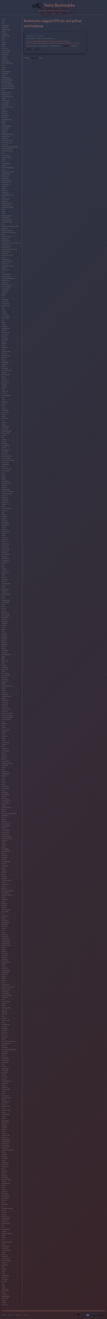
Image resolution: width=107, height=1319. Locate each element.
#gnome (4, 644)
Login (60, 13)
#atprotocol (6, 328)
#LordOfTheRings (7, 167)
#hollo (4, 684)
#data (4, 479)
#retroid (4, 1045)
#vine (3, 1238)
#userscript (5, 1229)
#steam (4, 1137)
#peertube (5, 937)
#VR (3, 272)
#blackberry (6, 356)
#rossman (5, 1062)
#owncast (5, 916)
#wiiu (3, 1271)
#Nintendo (5, 193)
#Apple (4, 57)
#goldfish (5, 650)
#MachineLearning (8, 172)
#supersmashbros (8, 1150)
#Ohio (4, 197)
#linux (4, 767)
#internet (5, 711)
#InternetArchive (7, 149)
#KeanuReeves (7, 157)
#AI (3, 40)
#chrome (5, 418)
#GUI (3, 124)
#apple (4, 312)
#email (4, 542)
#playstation (6, 962)
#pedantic (5, 934)
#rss (3, 1064)
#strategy (5, 1143)
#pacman (5, 920)
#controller (5, 464)
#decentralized (7, 493)
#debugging (6, 489)
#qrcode (4, 1014)
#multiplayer (6, 861)
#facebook (5, 560)
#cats (3, 399)
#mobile (4, 845)
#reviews (5, 1052)
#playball (5, 960)
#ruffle (4, 1066)
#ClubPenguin (6, 82)
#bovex (4, 379)
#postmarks (6, 985)
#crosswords (6, 471)
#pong (4, 976)
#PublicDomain (7, 222)
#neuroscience (7, 880)
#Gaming (5, 130)
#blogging (5, 362)
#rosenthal (5, 1060)
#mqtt (4, 859)
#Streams (5, 253)
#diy (3, 512)
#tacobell (5, 1158)
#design (4, 504)
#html (4, 690)
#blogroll (5, 364)
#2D (3, 21)
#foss (3, 596)
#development (6, 508)
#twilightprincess (7, 1208)
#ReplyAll (5, 228)
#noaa (4, 886)
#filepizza (5, 573)
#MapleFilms (6, 174)
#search (4, 1079)
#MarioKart (5, 176)
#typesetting (6, 1219)
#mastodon (5, 803)
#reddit (4, 1031)
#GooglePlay (6, 136)
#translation (6, 1196)
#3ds (3, 38)
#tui (3, 1202)
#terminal (5, 1164)
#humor (4, 692)
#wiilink (4, 1269)
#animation (5, 303)
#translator (5, 1198)
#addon (4, 293)
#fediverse (5, 571)
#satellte (5, 1072)
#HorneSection (7, 142)
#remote (4, 1035)
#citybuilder (6, 427)
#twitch (4, 1210)
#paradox (5, 924)
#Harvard (5, 138)
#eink (3, 535)
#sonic (4, 1118)
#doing (4, 514)
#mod (3, 847)
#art (3, 320)
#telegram (5, 1162)
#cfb (3, 406)
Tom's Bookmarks (59, 5)
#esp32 (4, 556)
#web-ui (4, 1254)
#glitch (4, 640)
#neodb (4, 872)
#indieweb (5, 700)
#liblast (4, 757)
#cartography (6, 395)
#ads (3, 295)
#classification (6, 431)
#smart (4, 1104)
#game (4, 611)
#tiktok (4, 1181)
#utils (3, 1235)
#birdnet (4, 347)
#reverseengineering (9, 1049)
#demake (5, 500)
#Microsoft (5, 184)
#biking (4, 343)
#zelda (4, 1302)
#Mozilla (4, 186)
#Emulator (5, 105)
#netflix (4, 876)
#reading (5, 1029)
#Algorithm (5, 53)
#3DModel (5, 25)
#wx (3, 1284)
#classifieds (6, 433)
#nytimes (5, 899)
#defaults (5, 498)
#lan (3, 746)
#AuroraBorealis (7, 63)
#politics (4, 974)
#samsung (5, 1068)
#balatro (4, 337)
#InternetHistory (7, 151)
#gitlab (4, 636)
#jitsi (3, 734)
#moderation (6, 851)
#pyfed (4, 1010)
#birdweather (6, 351)
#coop (4, 466)
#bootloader (6, 374)
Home (4, 1315)
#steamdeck (6, 1139)
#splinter (5, 1123)
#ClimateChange (7, 80)
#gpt (3, 659)
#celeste (5, 402)
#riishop (4, 1054)
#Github (4, 132)
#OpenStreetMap (7, 207)
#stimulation (6, 1141)
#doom (4, 519)
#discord (4, 510)
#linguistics (5, 761)
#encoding (5, 548)
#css (3, 473)
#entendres (5, 554)
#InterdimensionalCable (10, 147)
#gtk (3, 663)
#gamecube (6, 615)
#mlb (3, 843)
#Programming (7, 220)
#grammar (5, 661)
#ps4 (3, 999)
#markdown (6, 799)
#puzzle (4, 1003)
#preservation (6, 989)
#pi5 (3, 949)
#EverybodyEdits (7, 107)
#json (3, 738)
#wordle (4, 1281)
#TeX (3, 257)
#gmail (4, 642)
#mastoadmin (6, 801)
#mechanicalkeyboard (9, 813)
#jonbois (4, 736)
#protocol (5, 997)
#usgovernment (7, 1233)
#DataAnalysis (31, 46)
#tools (4, 1189)
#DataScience (43, 46)
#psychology (6, 1001)
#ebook (4, 529)
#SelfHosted (6, 241)
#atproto (4, 326)
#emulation (5, 544)
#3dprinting (5, 36)
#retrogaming (6, 1043)
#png (3, 966)
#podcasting (6, 970)
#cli (3, 437)
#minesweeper (6, 836)
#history (4, 682)
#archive (4, 314)
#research (5, 1037)
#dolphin (4, 516)
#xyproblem (6, 1296)
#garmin (4, 623)
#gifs (3, 629)
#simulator (5, 1095)
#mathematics (6, 807)
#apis (3, 310)
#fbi (3, 567)
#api (3, 307)
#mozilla (4, 857)
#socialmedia (6, 1110)
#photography (6, 945)
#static (4, 1133)
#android (5, 301)
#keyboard (5, 742)
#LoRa (4, 165)
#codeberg (5, 445)
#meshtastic (6, 824)
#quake (4, 1018)
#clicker (4, 439)
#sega (4, 1085)
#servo (4, 1091)
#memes (4, 822)
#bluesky (74, 46)
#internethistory (7, 715)
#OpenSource (55, 46)
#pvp (3, 1006)
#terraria (4, 1166)
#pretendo (5, 991)
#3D (3, 23)
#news (4, 882)
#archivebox (6, 316)
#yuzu (4, 1300)
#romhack (5, 1058)
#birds (4, 349)
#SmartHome (6, 245)
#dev (3, 506)
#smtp (4, 1108)
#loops (4, 782)
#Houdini (5, 144)
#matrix (4, 809)
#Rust (4, 234)
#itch (3, 725)
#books (4, 372)
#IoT (3, 153)
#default (4, 496)
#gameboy (5, 613)
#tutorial (4, 1204)
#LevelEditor (6, 163)
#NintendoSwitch (7, 195)
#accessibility (6, 287)
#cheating (5, 412)
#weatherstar (6, 1250)
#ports (4, 983)
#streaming (5, 1146)
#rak (3, 1022)
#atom (4, 324)
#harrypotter (6, 675)
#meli (3, 817)
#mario (4, 797)
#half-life (5, 669)
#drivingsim (5, 523)
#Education (5, 101)
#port (3, 978)
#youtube (5, 1298)
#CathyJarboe (6, 71)
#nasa (4, 870)
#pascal (4, 928)
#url (3, 1227)
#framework (6, 600)
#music (4, 863)
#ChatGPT (5, 73)
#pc (3, 930)
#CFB (3, 67)
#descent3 (5, 502)
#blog (4, 360)
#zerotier (5, 1304)
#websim (5, 1263)
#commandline (7, 456)
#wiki (3, 1273)
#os (3, 914)
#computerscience (8, 460)
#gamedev (5, 617)
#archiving (5, 318)
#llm (3, 778)
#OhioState (5, 199)
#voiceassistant (7, 1242)
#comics (4, 454)
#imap (4, 698)
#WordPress (6, 280)
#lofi (3, 780)
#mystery (5, 866)
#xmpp (4, 1294)
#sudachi (5, 1148)
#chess (4, 414)
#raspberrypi (6, 1024)
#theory (4, 1175)
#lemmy (4, 755)
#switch (4, 1154)
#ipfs (3, 721)
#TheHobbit (6, 259)
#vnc (3, 1240)
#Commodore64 (7, 84)
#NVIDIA (5, 190)
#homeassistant (7, 686)
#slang (4, 1100)
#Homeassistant (7, 140)
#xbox (4, 1288)
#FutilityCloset (6, 119)
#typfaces (5, 1221)
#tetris (4, 1173)
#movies (4, 855)
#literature (5, 771)
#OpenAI (5, 201)
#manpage (5, 788)
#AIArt (4, 42)
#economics (6, 531)
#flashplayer (6, 583)
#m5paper (5, 786)
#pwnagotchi (6, 1008)
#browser (5, 381)
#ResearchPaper (7, 230)
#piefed (4, 951)
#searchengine (7, 1081)
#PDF (3, 209)
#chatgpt (5, 410)
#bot (3, 376)
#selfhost (5, 1087)
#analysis (5, 299)
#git (3, 631)
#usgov (4, 1231)
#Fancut (4, 113)
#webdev (5, 1256)
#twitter (4, 1212)
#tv (3, 1206)
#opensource (6, 909)
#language (5, 751)
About (47, 13)
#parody (4, 926)
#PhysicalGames (7, 216)
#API (3, 46)
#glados (4, 638)
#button (4, 387)
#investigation (6, 719)
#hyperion (5, 694)
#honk (4, 688)
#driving (4, 521)
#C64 (3, 65)
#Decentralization (8, 96)
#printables (5, 993)
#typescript (5, 1217)
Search (54, 13)
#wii (3, 1267)
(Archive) (54, 38)
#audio (4, 330)
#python (4, 1012)
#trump (4, 1200)
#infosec (5, 705)
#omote (4, 905)
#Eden (4, 98)
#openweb (5, 911)
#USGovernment (7, 266)
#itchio (4, 728)
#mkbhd (4, 840)
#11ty (3, 19)
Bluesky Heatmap (35, 35)
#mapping (5, 792)
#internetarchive (7, 713)
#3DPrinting (6, 30)
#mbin (4, 811)
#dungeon (5, 525)
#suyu (4, 1152)
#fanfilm (4, 562)
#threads (5, 1177)
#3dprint (4, 34)
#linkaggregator (7, 763)
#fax (3, 565)
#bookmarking (6, 370)
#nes (3, 874)
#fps (3, 598)
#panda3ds (5, 922)
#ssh (3, 1131)
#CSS (3, 69)
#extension (5, 558)
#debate (4, 485)
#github (4, 634)
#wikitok (4, 1277)
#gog (3, 648)
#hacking (5, 667)
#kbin (3, 740)
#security (5, 1083)
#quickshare (6, 1020)
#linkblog (5, 765)
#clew (4, 435)
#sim (3, 1093)
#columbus (5, 450)
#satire (4, 1075)
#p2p (3, 918)
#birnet (4, 353)
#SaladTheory (6, 236)
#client (4, 441)
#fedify (4, 569)
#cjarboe (5, 429)
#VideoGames (6, 274)
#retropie (5, 1047)
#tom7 (4, 1185)
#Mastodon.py (6, 180)
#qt (3, 1016)
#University (5, 270)
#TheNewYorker (7, 262)
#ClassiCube (6, 78)
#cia (3, 420)
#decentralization (7, 491)
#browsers (5, 383)
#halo (3, 671)
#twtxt (4, 1215)
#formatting (6, 594)
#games (4, 619)
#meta (4, 828)
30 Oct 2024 (31, 38)
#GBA (4, 121)
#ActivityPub (6, 50)
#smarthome (6, 1106)
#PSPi (4, 213)
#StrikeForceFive (7, 255)
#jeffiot (4, 732)
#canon (4, 393)
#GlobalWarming (7, 134)
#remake (5, 1033)
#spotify (4, 1127)
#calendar (5, 391)
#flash (4, 581)
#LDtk (4, 159)
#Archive (5, 59)
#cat (3, 397)
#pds (3, 932)
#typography (6, 1223)
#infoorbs (5, 702)
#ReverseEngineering (9, 232)
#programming (7, 995)
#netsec (4, 878)
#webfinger (5, 1258)
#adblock (5, 291)
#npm (3, 897)
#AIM (3, 44)
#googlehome (6, 654)
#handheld (5, 673)
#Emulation (5, 103)
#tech (4, 1160)
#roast (4, 1056)
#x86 (3, 1286)
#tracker (4, 1192)
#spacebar (5, 1120)
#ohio (3, 901)
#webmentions (6, 1261)
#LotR (4, 170)
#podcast (5, 968)
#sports (4, 1125)
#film (3, 575)
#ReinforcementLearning (10, 226)
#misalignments (7, 838)
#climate (5, 443)
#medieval (5, 815)
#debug (4, 487)
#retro (4, 1039)
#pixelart (5, 953)
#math (4, 805)
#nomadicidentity (7, 891)
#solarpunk (5, 1114)
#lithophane (6, 774)
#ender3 (4, 552)
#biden (4, 341)
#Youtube (5, 282)
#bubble (4, 385)
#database (5, 481)
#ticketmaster (6, 1179)
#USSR (4, 268)
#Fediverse (5, 115)
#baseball (5, 339)
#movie (4, 853)
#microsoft (5, 832)
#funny (4, 608)
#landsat (5, 748)
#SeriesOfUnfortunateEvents (11, 243)
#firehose (5, 579)
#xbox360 (5, 1290)
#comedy (5, 452)
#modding (5, 849)
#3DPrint (5, 27)
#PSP (3, 211)
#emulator (5, 546)
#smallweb (5, 1102)
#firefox (4, 577)
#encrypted (5, 550)
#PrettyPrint (6, 218)
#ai (3, 297)
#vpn (3, 1244)
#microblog (5, 830)
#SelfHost (5, 239)
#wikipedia (5, 1275)
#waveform (5, 1246)
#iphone (4, 723)
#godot (4, 646)
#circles (4, 422)
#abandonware (7, 284)
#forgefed (5, 590)
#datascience (6, 483)
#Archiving (5, 61)
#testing (4, 1171)
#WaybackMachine (8, 278)
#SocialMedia (6, 247)
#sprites (4, 1129)
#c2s (3, 389)
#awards (4, 335)
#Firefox (4, 117)
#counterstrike (6, 468)
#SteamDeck (6, 251)
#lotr (3, 784)
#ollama (4, 903)
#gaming (5, 621)
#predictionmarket (8, 987)
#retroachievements (8, 1041)
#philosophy (6, 943)
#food (4, 588)
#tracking (5, 1194)
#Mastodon (5, 178)
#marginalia (6, 794)
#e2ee (4, 527)
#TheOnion (5, 264)
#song (4, 1116)
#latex (4, 753)
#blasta (4, 358)
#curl (3, 475)
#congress (5, 462)
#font (3, 585)
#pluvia (4, 964)
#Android (5, 55)
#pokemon (5, 972)
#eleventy (5, 539)
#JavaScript (5, 155)
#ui (3, 1225)
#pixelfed (5, 955)
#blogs (4, 366)
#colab (4, 448)
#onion (4, 907)
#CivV (4, 75)
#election (5, 537)
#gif (3, 627)
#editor (4, 533)
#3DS (3, 32)
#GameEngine (6, 126)
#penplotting (6, 941)
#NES (4, 188)
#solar (4, 1112)
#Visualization (6, 276)
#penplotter (5, 939)
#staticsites (5, 1135)
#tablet (4, 1156)
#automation (6, 333)
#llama (4, 776)
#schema (5, 1077)
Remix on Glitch (97, 1315)
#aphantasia (6, 305)
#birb (3, 345)
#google (4, 652)
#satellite (5, 1070)
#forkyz (4, 592)
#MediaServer (6, 182)
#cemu (4, 404)
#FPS (3, 109)
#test (3, 1169)
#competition (6, 458)
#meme (4, 820)
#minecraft (5, 834)
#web (3, 1252)
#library (4, 759)
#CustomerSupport (8, 88)
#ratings (4, 1026)
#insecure (5, 707)
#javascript (5, 730)
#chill (3, 416)
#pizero (4, 957)
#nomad (4, 889)
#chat (4, 408)
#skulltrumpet (6, 1098)
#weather (5, 1248)
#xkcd (4, 1292)
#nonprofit (5, 893)
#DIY (3, 90)
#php (3, 947)
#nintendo (5, 884)
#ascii (4, 322)
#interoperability (7, 717)
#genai (4, 625)
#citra (4, 425)
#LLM (3, 161)
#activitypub (6, 289)
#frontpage (5, 602)
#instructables (6, 709)
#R (2, 224)
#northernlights (7, 895)
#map (3, 790)
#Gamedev (5, 128)
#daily (4, 477)
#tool (3, 1187)
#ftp (3, 604)
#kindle (4, 744)
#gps (3, 657)
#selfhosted (6, 1089)
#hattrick (5, 677)
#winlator (5, 1279)
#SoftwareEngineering (9, 249)
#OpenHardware (7, 203)
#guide (4, 665)
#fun (3, 606)
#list (3, 769)
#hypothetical (6, 696)
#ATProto (5, 48)
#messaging (6, 826)
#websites (5, 1265)
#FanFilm (5, 111)
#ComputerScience (8, 86)
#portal (4, 980)
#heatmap (5, 680)
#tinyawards (6, 1183)
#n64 (3, 868)
